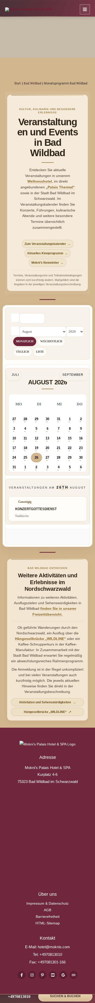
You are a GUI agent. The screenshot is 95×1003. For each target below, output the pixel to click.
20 (47, 448)
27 (14, 419)
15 (69, 438)
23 (81, 448)
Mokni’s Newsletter (45, 262)
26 (36, 457)
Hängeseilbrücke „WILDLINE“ (41, 639)
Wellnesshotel (39, 181)
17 (14, 448)
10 (14, 438)
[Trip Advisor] (74, 975)
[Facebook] (22, 975)
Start (17, 83)
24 (14, 457)
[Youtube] (53, 975)
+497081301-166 (51, 962)
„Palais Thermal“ (60, 187)
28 (25, 419)
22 (69, 448)
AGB (47, 910)
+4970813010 (51, 954)
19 (36, 448)
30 (47, 419)
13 (47, 438)
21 (58, 448)
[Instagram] (32, 975)
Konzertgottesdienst (36, 509)
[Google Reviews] (63, 975)
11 (25, 438)
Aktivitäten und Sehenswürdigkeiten (45, 702)
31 (58, 419)
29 (36, 419)
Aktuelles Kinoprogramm (45, 253)
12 (36, 438)
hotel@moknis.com (54, 947)
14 (58, 438)
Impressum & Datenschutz (47, 903)
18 (25, 448)
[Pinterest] (42, 975)
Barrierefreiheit (48, 917)
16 (81, 438)
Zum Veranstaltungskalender (45, 244)
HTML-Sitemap (47, 923)
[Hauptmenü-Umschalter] (85, 9)
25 (25, 457)
